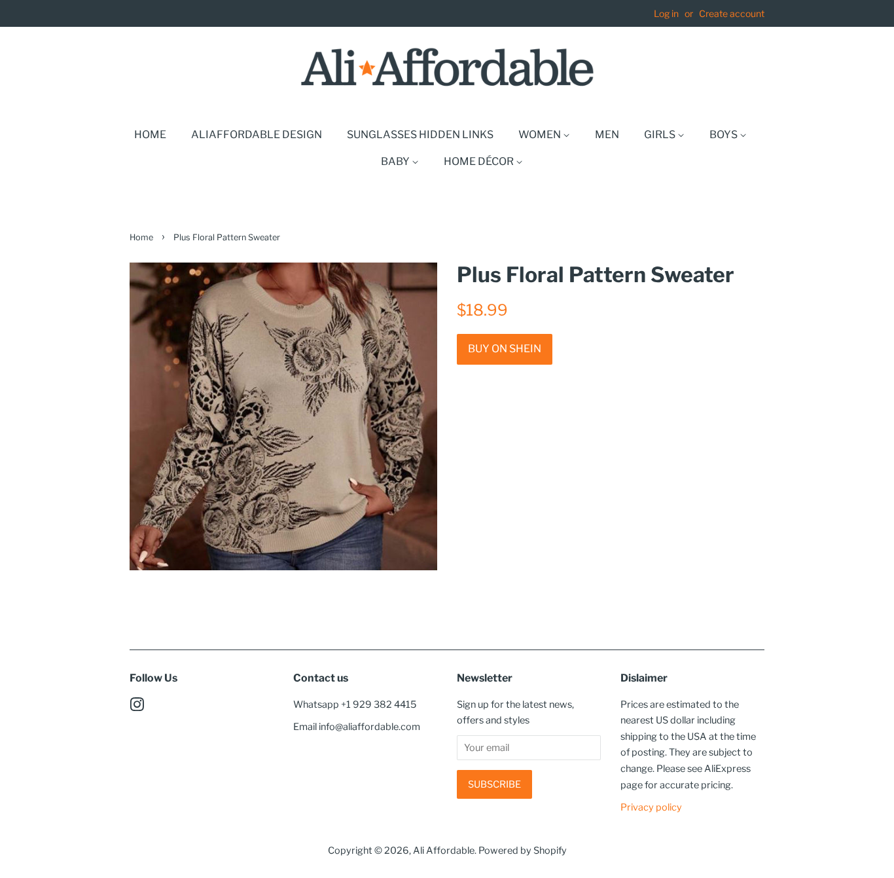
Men (607, 134)
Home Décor (480, 161)
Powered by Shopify (522, 850)
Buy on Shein (504, 348)
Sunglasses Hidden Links (420, 134)
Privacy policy (651, 807)
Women (540, 134)
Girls (660, 134)
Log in (666, 13)
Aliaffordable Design (256, 134)
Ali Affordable (443, 850)
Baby (396, 161)
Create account (731, 13)
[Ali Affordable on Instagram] (137, 707)
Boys (724, 134)
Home (150, 134)
